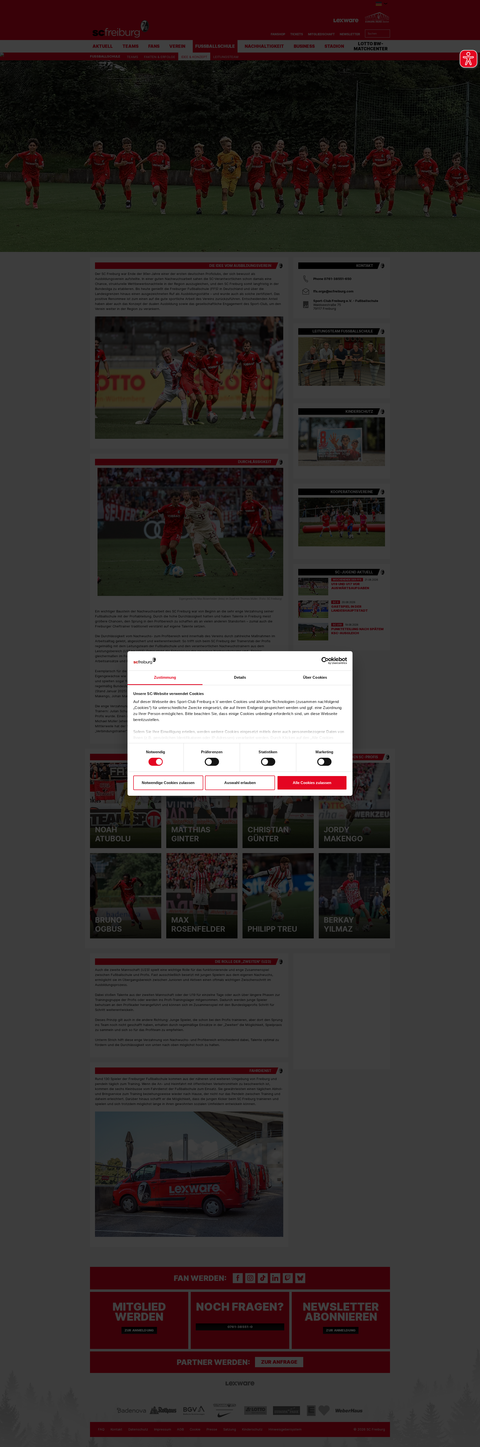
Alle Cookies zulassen (312, 783)
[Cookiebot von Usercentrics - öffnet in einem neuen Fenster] (325, 661)
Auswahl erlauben (240, 783)
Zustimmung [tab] (165, 677)
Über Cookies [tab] (315, 677)
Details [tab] (240, 677)
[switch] (212, 762)
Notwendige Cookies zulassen (168, 783)
